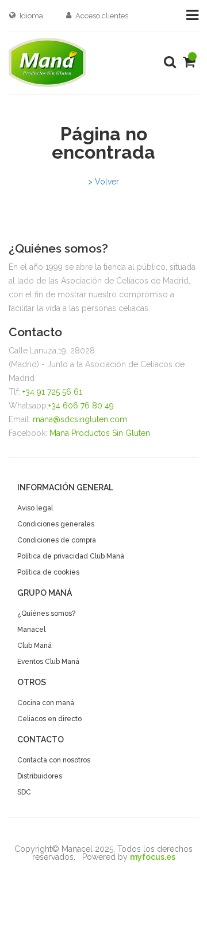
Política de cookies (48, 572)
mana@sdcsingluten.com (80, 419)
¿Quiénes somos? (46, 613)
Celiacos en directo (49, 719)
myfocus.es (152, 857)
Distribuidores (39, 776)
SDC (24, 792)
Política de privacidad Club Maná (70, 556)
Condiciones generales (55, 524)
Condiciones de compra (56, 540)
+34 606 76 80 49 (81, 405)
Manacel (31, 630)
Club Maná (34, 646)
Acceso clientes (101, 15)
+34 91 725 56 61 (52, 391)
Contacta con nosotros (53, 760)
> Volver (103, 181)
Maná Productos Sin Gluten (99, 433)
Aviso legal (35, 508)
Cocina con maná (45, 703)
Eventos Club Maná (48, 662)
